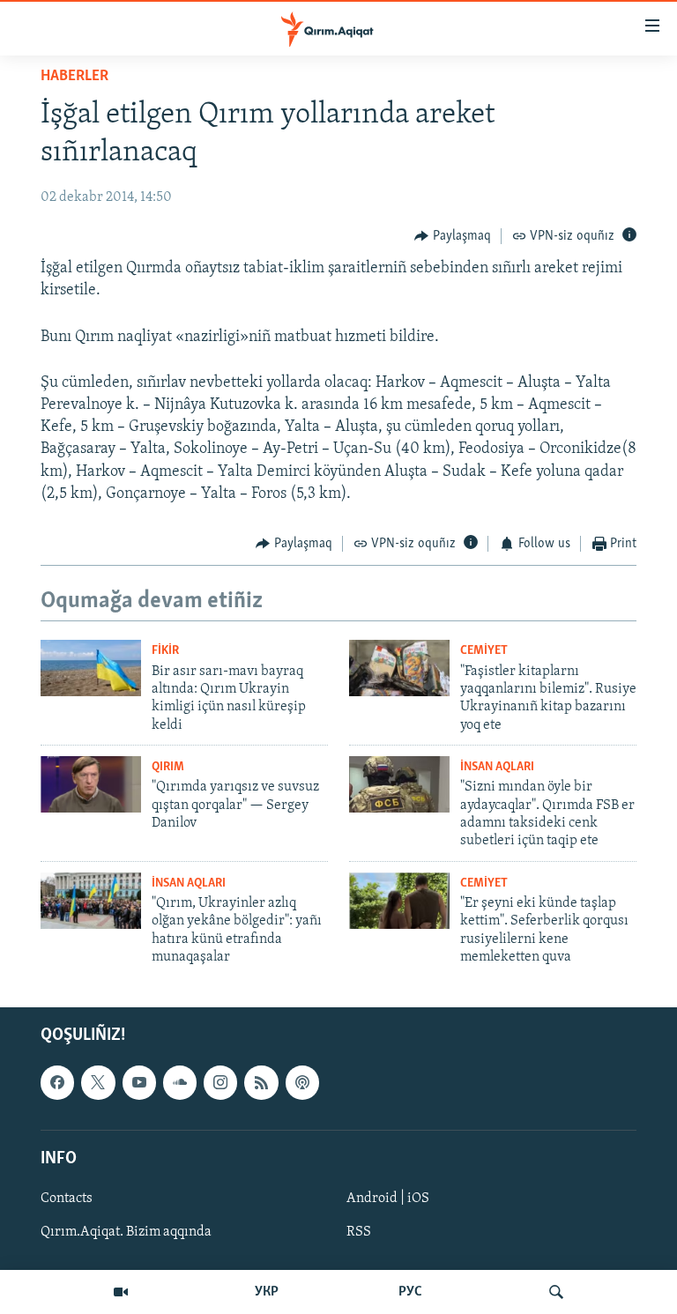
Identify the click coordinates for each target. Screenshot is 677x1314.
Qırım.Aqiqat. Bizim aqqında (126, 1232)
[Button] (452, 236)
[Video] (120, 1292)
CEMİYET (484, 650)
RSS (358, 1232)
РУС (410, 1292)
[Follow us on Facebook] (57, 1082)
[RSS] (261, 1082)
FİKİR (165, 650)
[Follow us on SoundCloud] (180, 1082)
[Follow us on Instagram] (220, 1082)
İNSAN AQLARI (497, 767)
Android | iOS (387, 1199)
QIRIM (168, 767)
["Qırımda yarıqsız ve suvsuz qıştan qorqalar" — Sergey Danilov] (91, 784)
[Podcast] (302, 1082)
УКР (267, 1292)
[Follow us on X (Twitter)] (98, 1082)
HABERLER (74, 77)
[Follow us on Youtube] (139, 1082)
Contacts (67, 1199)
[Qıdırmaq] (556, 1292)
